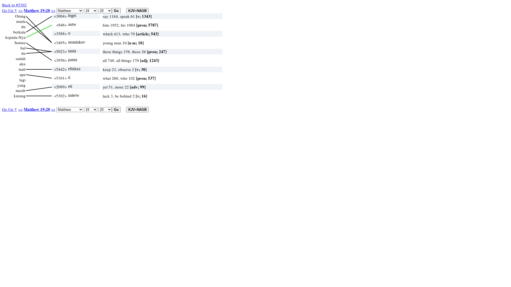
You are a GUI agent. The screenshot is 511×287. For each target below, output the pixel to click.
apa (23, 74)
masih (21, 90)
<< (20, 10)
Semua (20, 42)
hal (23, 47)
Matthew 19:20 (37, 10)
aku (22, 63)
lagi (22, 79)
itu (23, 26)
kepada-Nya (15, 37)
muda (21, 21)
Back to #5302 (14, 4)
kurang (20, 95)
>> (53, 10)
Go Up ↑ (9, 10)
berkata (19, 32)
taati (22, 69)
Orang (20, 16)
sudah (21, 58)
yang (21, 85)
